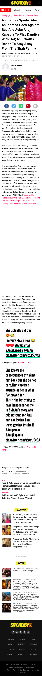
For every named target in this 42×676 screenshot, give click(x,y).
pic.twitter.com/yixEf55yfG (23, 355)
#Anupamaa (22, 345)
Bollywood (16, 10)
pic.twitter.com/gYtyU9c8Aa (24, 439)
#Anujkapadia (14, 434)
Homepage (6, 15)
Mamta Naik (16, 65)
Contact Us (24, 670)
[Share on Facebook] (6, 106)
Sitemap (23, 672)
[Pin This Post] (28, 106)
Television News (32, 15)
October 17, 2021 (24, 362)
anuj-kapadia (8, 473)
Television (27, 10)
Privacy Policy (12, 670)
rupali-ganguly (22, 473)
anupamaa (21, 471)
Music (37, 10)
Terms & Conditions (16, 668)
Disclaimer (30, 668)
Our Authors (34, 654)
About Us (35, 670)
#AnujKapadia (14, 350)
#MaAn (28, 350)
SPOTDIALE (5, 10)
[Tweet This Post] (13, 106)
